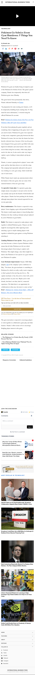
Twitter (21, 102)
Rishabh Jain (6, 43)
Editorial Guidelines (26, 360)
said (7, 264)
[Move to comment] (21, 48)
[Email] (18, 48)
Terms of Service (7, 314)
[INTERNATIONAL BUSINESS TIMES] (17, 2)
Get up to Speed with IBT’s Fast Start (24, 466)
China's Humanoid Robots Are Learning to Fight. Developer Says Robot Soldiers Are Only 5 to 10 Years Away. (16, 594)
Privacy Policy (16, 314)
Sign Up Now (10, 469)
